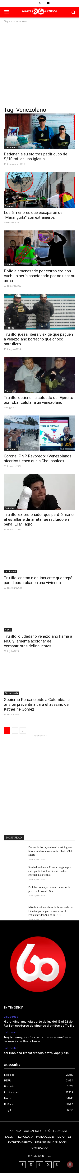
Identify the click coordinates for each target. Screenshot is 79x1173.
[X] (39, 3)
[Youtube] (48, 3)
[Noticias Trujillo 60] (39, 11)
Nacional (9, 206)
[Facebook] (31, 3)
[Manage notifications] (70, 1164)
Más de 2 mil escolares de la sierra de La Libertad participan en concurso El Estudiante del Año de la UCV (50, 911)
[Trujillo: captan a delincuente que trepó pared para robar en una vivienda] (39, 555)
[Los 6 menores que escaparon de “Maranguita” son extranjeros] (39, 190)
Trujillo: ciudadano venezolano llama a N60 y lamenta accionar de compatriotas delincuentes (38, 641)
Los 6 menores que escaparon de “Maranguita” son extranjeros (33, 215)
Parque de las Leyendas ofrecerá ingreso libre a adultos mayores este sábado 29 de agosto (50, 851)
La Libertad (10, 571)
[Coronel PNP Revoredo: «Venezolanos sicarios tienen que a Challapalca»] (39, 433)
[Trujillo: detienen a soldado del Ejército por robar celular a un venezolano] (39, 375)
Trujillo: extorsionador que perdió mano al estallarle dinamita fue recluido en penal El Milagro (39, 519)
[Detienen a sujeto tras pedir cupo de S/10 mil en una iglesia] (39, 131)
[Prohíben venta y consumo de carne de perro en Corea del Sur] (14, 892)
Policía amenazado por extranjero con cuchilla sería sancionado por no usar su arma (39, 276)
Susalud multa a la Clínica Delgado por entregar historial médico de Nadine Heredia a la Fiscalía (49, 871)
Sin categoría (11, 693)
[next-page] (23, 730)
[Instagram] (31, 1164)
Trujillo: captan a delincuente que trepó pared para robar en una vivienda (38, 580)
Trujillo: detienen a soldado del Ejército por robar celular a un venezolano (38, 400)
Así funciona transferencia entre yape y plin (36, 1053)
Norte (8, 391)
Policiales (9, 327)
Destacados (11, 147)
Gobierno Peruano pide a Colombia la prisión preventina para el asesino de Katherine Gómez (37, 704)
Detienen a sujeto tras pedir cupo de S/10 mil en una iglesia (35, 156)
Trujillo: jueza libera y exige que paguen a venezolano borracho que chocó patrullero (38, 339)
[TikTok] (39, 1164)
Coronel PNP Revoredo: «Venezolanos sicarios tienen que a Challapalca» (38, 458)
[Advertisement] (39, 64)
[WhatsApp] (56, 1164)
